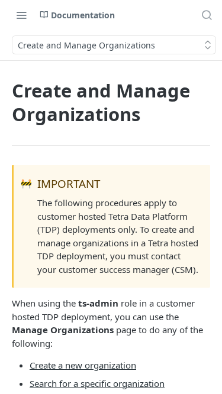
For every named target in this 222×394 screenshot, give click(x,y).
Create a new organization (83, 365)
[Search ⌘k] (206, 14)
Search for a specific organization (97, 383)
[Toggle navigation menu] (21, 14)
